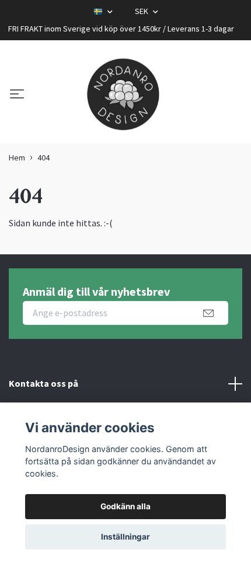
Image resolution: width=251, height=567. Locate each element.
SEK (142, 11)
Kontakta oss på (43, 383)
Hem (17, 157)
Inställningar (125, 536)
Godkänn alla (125, 506)
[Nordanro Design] (123, 95)
